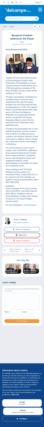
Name (7, 312)
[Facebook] (4, 2)
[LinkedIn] (16, 2)
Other (22, 42)
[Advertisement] (22, 354)
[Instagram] (8, 2)
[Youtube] (12, 2)
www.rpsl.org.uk (30, 205)
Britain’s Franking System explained (30, 271)
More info (15, 394)
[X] (21, 2)
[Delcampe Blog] (22, 10)
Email (24, 312)
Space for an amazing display (11, 271)
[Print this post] (40, 27)
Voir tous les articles (21, 222)
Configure (23, 419)
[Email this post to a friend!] (35, 27)
